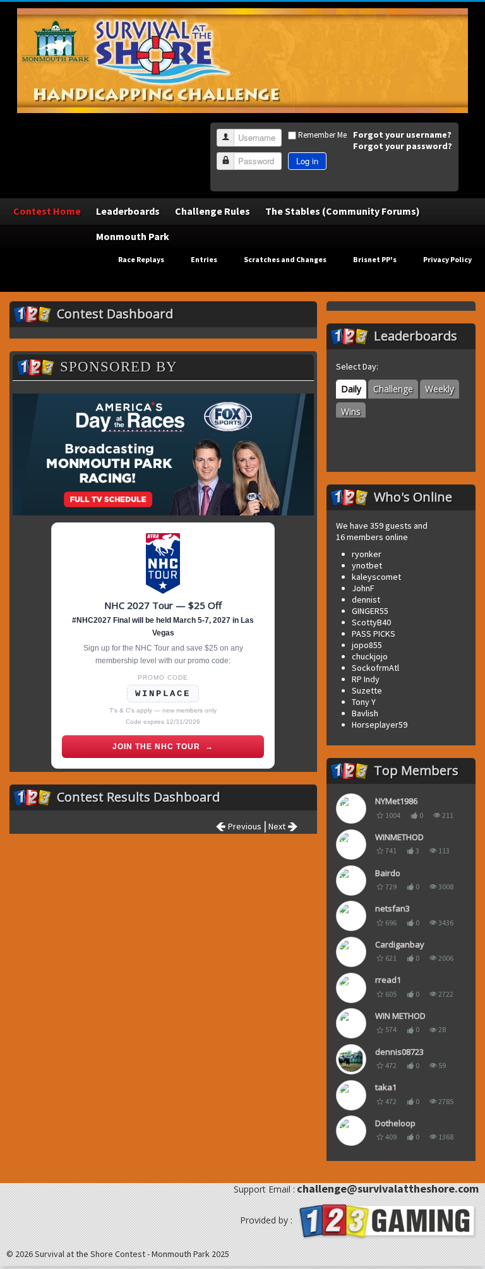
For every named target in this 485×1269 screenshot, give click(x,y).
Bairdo (387, 873)
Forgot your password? (402, 146)
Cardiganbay (399, 944)
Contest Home (47, 211)
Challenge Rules (212, 211)
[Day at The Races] (163, 454)
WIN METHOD (400, 1015)
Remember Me (322, 134)
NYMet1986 (396, 801)
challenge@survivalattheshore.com (388, 1188)
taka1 (386, 1087)
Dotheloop (395, 1123)
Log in (307, 161)
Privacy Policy (447, 259)
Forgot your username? (402, 134)
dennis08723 (399, 1051)
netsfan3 (392, 908)
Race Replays (141, 259)
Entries (204, 259)
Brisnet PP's (375, 259)
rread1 (388, 979)
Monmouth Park (132, 236)
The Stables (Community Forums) (342, 211)
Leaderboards (128, 211)
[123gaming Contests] (386, 1219)
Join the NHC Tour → (162, 746)
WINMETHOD (399, 837)
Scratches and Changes (285, 259)
